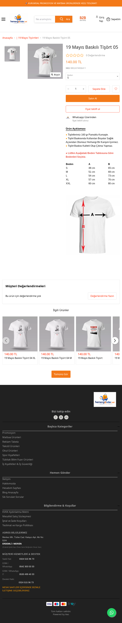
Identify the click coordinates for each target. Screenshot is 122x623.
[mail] (66, 417)
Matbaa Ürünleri (11, 437)
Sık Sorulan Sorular (13, 497)
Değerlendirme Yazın (102, 296)
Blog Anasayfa (10, 492)
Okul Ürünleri (10, 450)
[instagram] (61, 417)
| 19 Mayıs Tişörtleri (27, 37)
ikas (67, 614)
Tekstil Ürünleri (10, 446)
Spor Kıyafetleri (11, 455)
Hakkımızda (9, 483)
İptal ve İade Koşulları (14, 520)
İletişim (6, 479)
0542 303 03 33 (26, 566)
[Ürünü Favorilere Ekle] (116, 89)
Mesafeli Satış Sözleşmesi (16, 516)
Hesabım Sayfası (11, 488)
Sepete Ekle (99, 89)
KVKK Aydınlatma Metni (15, 512)
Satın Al (93, 98)
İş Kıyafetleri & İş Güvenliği (17, 464)
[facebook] (56, 417)
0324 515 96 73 (26, 559)
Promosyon (8, 432)
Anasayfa (7, 37)
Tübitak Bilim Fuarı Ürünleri (17, 459)
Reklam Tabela (10, 441)
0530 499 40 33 (26, 574)
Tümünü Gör (61, 374)
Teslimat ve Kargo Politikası (17, 525)
